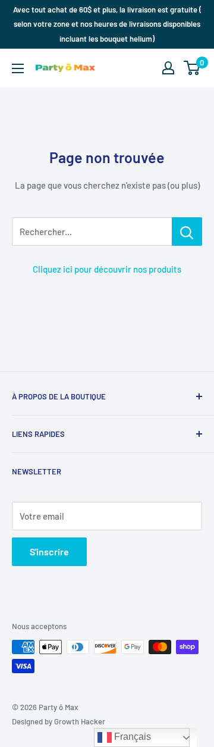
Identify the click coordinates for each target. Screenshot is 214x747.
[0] (192, 68)
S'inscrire (49, 551)
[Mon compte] (168, 67)
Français (131, 737)
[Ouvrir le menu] (18, 68)
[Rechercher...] (187, 231)
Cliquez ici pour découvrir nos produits (107, 269)
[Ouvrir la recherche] (145, 67)
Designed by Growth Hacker (58, 721)
